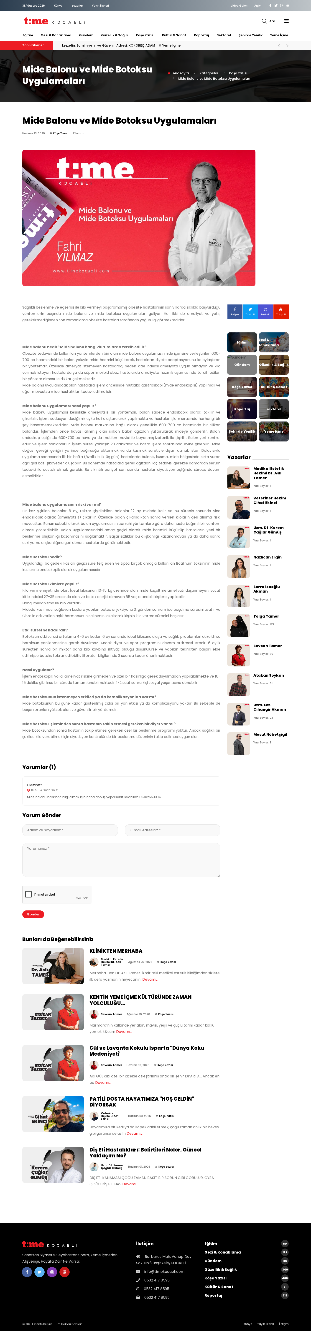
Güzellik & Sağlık (114, 35)
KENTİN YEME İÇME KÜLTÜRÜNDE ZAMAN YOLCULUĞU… (140, 1000)
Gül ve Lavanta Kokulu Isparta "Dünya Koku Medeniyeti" (146, 1050)
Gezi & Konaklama (56, 35)
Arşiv (257, 5)
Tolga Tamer (266, 616)
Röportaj (201, 35)
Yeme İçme (279, 35)
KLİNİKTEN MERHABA (116, 951)
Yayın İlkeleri (100, 5)
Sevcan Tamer (111, 1014)
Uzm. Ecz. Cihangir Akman (269, 707)
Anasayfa (181, 73)
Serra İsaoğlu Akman (266, 589)
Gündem (86, 35)
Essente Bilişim (42, 1324)
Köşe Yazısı (145, 35)
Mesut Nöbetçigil (270, 734)
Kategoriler (209, 73)
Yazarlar (77, 5)
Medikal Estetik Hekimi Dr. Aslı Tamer (112, 962)
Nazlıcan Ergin (267, 557)
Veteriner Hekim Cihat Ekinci (110, 1116)
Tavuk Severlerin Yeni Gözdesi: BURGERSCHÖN (112, 45)
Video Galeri (239, 5)
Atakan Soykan (268, 675)
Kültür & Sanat (174, 35)
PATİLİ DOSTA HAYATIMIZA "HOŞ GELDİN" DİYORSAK (141, 1101)
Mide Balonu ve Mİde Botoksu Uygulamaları (214, 78)
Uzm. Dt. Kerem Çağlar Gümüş (112, 1166)
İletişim (284, 1324)
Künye (58, 5)
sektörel (224, 35)
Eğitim (28, 35)
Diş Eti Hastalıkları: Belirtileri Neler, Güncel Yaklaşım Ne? (145, 1152)
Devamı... (150, 979)
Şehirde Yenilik (251, 35)
